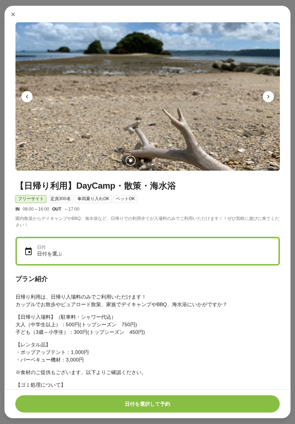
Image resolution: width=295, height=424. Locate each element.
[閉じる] (13, 14)
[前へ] (27, 96)
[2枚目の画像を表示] (141, 160)
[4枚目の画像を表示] (164, 160)
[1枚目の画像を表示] (130, 160)
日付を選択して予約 (147, 404)
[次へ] (268, 96)
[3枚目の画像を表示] (153, 160)
